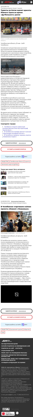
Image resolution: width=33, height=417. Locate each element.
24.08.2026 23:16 (5, 201)
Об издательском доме (9, 343)
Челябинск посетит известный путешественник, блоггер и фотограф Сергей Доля (15, 128)
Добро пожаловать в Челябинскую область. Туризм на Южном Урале (19, 192)
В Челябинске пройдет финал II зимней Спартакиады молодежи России (16, 132)
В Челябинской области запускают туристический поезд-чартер (16, 172)
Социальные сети (7, 350)
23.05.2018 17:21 (5, 6)
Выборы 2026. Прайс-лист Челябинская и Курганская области (15, 359)
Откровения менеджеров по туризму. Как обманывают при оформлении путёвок (18, 182)
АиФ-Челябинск (20, 233)
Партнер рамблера (15, 409)
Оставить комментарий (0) (16, 149)
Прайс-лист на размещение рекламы (14, 353)
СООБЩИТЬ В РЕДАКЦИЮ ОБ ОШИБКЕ (13, 362)
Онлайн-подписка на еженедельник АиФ (15, 346)
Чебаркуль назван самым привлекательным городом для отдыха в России (19, 187)
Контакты (18, 348)
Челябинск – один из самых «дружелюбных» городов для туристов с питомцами (19, 177)
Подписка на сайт (7, 348)
